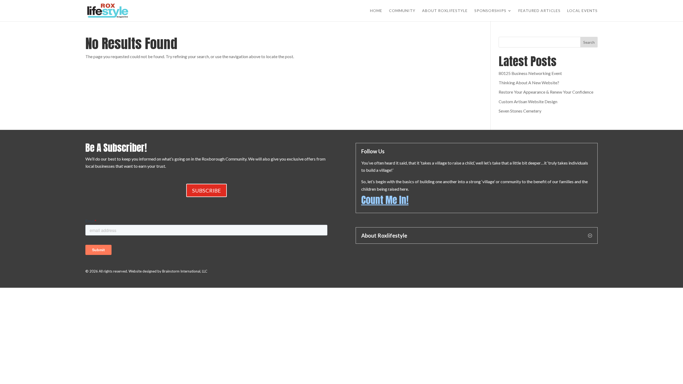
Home (376, 11)
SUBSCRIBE (206, 190)
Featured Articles (539, 11)
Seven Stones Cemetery (520, 110)
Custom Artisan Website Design (528, 101)
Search (589, 42)
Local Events (582, 11)
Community (402, 11)
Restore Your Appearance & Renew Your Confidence (546, 91)
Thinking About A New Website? (529, 82)
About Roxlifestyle (445, 11)
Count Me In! (384, 200)
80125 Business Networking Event (530, 73)
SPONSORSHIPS (490, 11)
